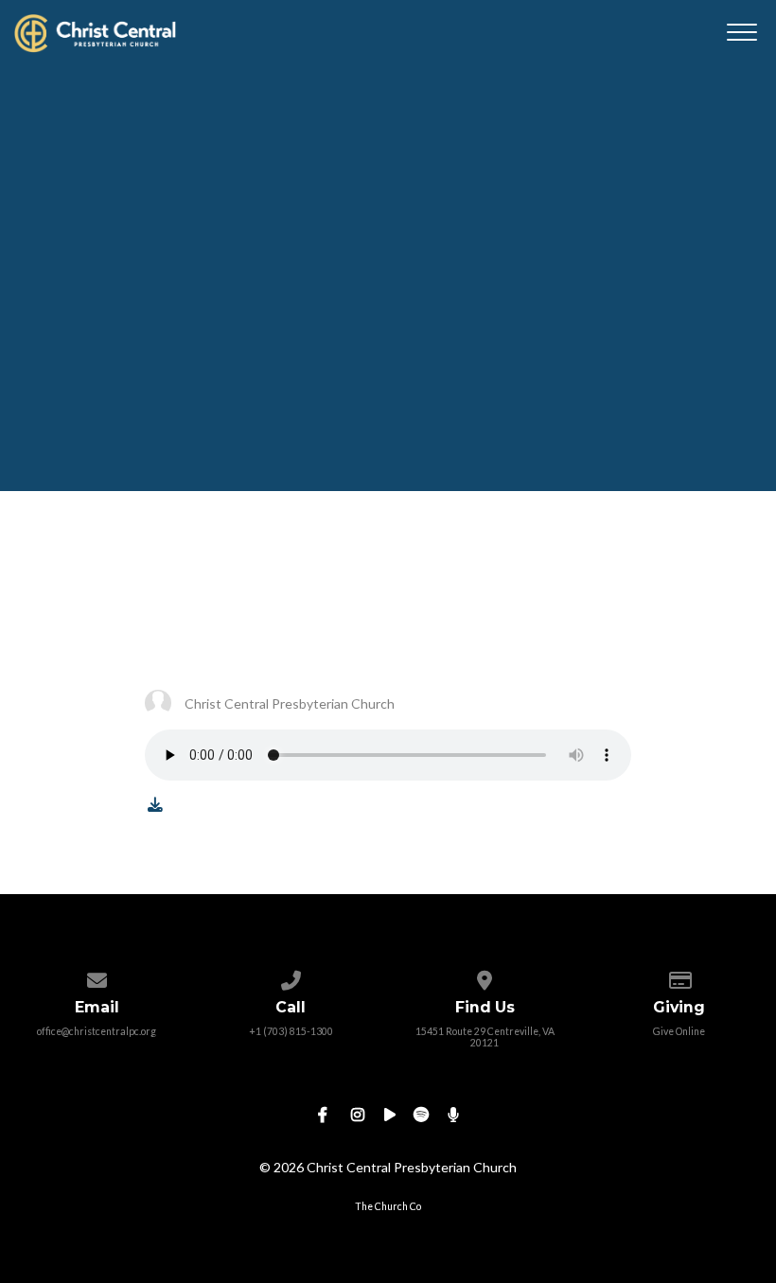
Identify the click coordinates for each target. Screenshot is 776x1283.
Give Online (679, 1031)
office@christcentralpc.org (96, 1031)
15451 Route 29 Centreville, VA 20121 (485, 1037)
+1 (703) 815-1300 (291, 1031)
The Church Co (388, 1206)
